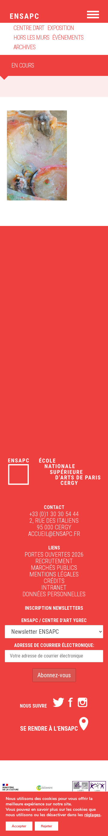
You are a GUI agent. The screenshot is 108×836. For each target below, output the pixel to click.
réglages (92, 815)
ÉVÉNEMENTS (67, 37)
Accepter (19, 826)
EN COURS (22, 65)
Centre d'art (29, 28)
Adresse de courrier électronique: (54, 645)
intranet (54, 587)
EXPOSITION (60, 28)
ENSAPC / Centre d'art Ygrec (54, 620)
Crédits (54, 581)
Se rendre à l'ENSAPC (49, 728)
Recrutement (54, 561)
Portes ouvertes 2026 (54, 554)
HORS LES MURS (31, 37)
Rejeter (46, 826)
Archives (24, 47)
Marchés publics (54, 567)
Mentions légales (54, 574)
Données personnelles (54, 594)
